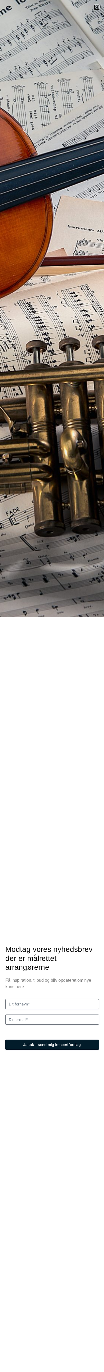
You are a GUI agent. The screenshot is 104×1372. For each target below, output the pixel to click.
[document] (52, 686)
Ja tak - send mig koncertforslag (52, 1044)
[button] (97, 7)
